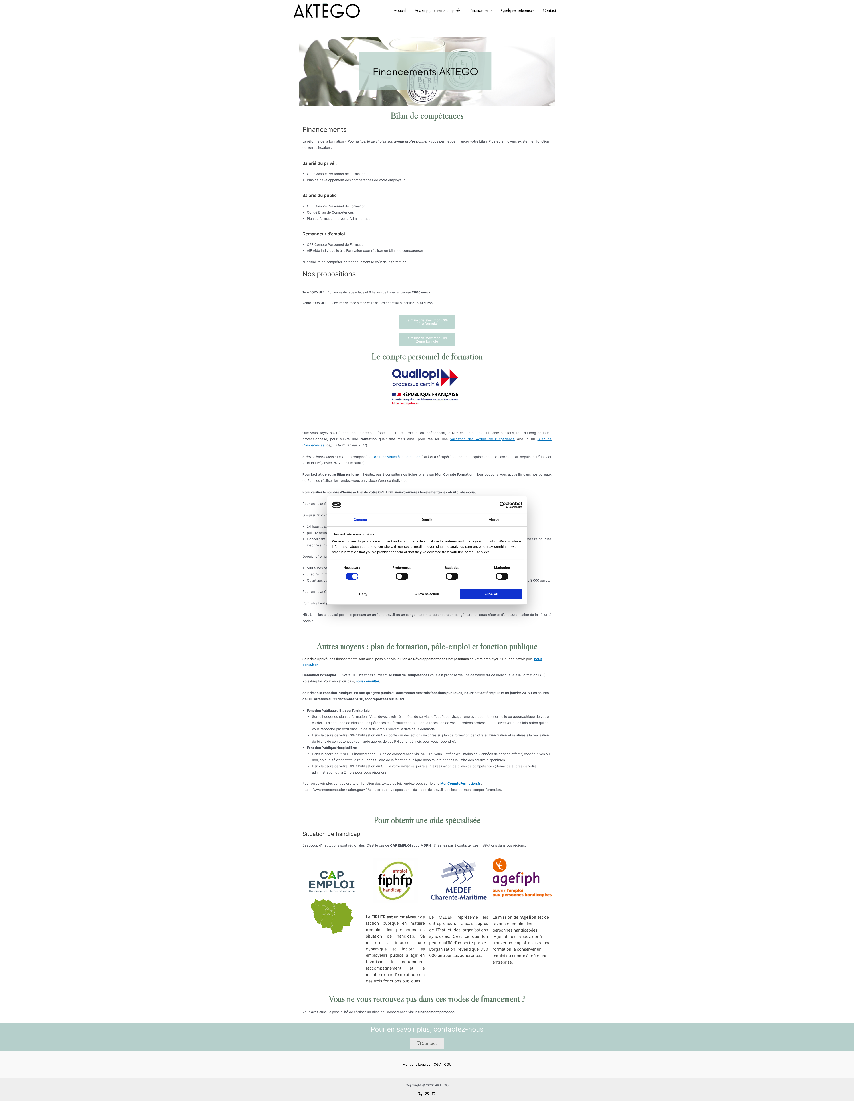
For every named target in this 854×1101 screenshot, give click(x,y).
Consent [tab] (360, 520)
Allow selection (427, 594)
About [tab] (494, 520)
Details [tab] (427, 520)
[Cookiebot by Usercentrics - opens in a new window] (502, 505)
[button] (427, 322)
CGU (447, 1064)
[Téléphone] (420, 1094)
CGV (437, 1064)
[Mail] (427, 1094)
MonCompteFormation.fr (460, 783)
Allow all (491, 594)
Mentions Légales (416, 1064)
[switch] (402, 576)
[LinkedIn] (434, 1094)
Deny (363, 594)
